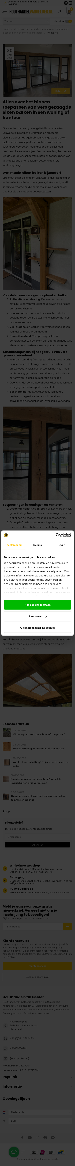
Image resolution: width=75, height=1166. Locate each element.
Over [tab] (62, 544)
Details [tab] (37, 544)
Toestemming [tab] (13, 544)
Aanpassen (35, 616)
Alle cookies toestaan (38, 604)
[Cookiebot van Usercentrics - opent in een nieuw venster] (55, 535)
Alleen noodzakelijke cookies (37, 627)
